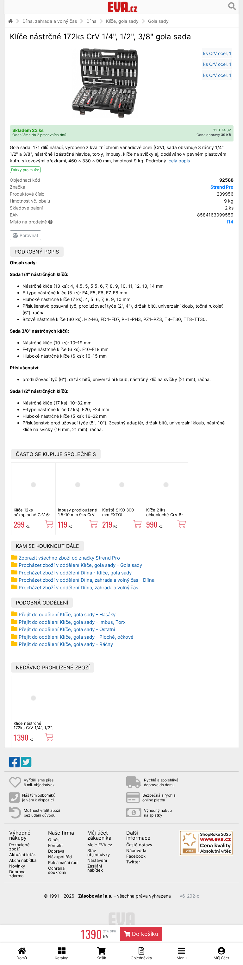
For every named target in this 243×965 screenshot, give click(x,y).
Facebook (136, 856)
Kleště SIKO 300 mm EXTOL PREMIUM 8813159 (120, 514)
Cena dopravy (213, 135)
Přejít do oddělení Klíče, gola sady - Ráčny (66, 644)
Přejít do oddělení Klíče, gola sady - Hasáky (67, 614)
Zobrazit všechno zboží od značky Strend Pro (69, 558)
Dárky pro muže (25, 169)
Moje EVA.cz (99, 845)
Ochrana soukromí (57, 870)
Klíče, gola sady (122, 21)
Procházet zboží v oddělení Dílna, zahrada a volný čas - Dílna (86, 580)
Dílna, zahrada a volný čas (49, 21)
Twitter (133, 862)
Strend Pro (222, 187)
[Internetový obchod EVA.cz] (122, 7)
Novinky (17, 866)
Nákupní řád (60, 857)
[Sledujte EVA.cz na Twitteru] (26, 762)
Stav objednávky (98, 853)
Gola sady (158, 21)
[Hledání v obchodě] (232, 6)
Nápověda (136, 851)
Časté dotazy (139, 845)
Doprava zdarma (17, 874)
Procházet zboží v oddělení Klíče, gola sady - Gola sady (80, 565)
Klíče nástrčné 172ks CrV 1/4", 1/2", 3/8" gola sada (33, 728)
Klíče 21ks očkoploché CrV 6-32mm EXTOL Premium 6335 (164, 516)
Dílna (91, 21)
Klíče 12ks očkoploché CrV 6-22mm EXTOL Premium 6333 (32, 516)
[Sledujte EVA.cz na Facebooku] (14, 762)
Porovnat (28, 235)
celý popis (179, 160)
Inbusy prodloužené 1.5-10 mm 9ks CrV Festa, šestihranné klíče (77, 516)
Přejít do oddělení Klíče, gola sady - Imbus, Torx (72, 622)
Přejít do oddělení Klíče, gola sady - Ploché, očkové (76, 637)
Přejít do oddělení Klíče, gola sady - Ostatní (67, 629)
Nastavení (97, 860)
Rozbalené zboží (19, 847)
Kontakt (55, 845)
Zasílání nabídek (95, 868)
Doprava (56, 851)
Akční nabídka (22, 860)
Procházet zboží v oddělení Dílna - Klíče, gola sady (75, 573)
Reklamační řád (63, 863)
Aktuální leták (22, 855)
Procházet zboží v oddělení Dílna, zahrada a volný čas (78, 588)
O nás (53, 840)
